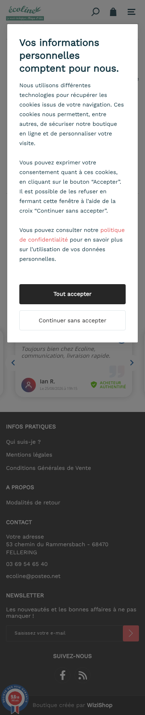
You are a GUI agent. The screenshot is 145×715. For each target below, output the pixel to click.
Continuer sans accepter (72, 321)
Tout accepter (73, 294)
